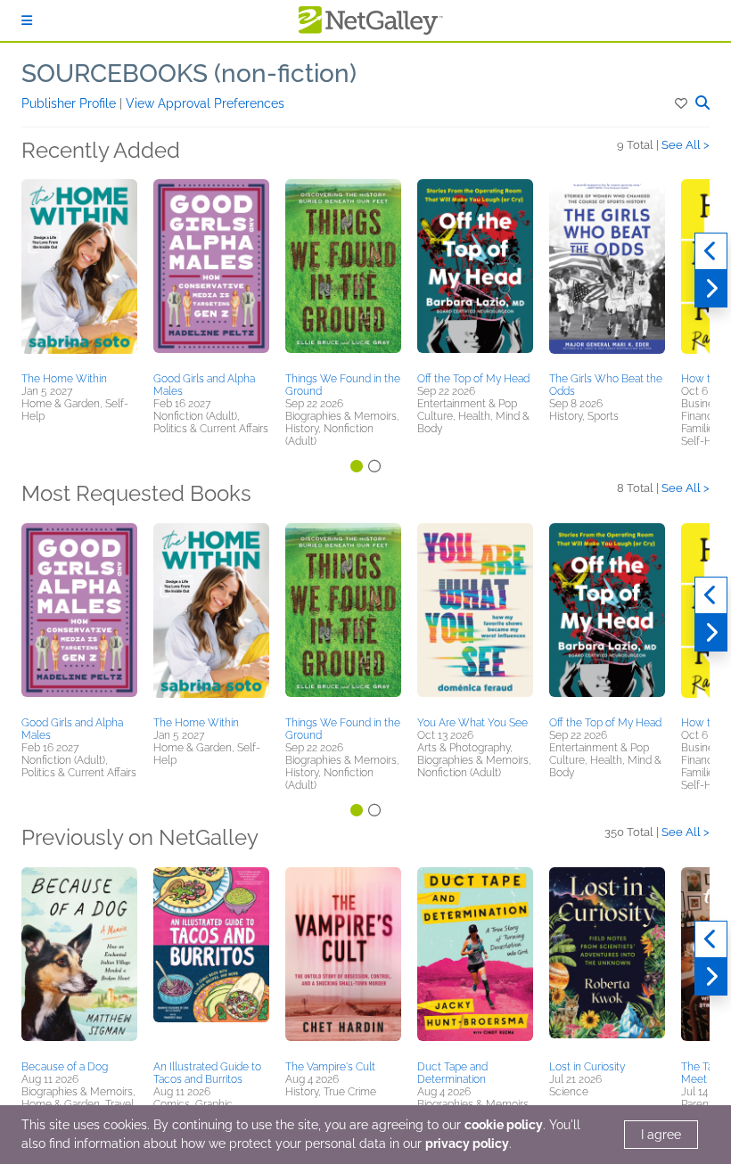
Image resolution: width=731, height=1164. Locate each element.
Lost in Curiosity (587, 1067)
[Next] (710, 288)
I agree (661, 1134)
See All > (685, 145)
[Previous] (710, 251)
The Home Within (64, 379)
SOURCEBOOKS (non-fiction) (189, 73)
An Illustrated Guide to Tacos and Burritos (207, 1073)
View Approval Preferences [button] (205, 103)
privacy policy (467, 1143)
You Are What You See (472, 723)
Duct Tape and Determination (452, 1073)
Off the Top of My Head (473, 379)
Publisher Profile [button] (70, 103)
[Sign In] (27, 20)
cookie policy (503, 1125)
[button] (682, 103)
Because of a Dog (64, 1067)
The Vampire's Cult (330, 1067)
